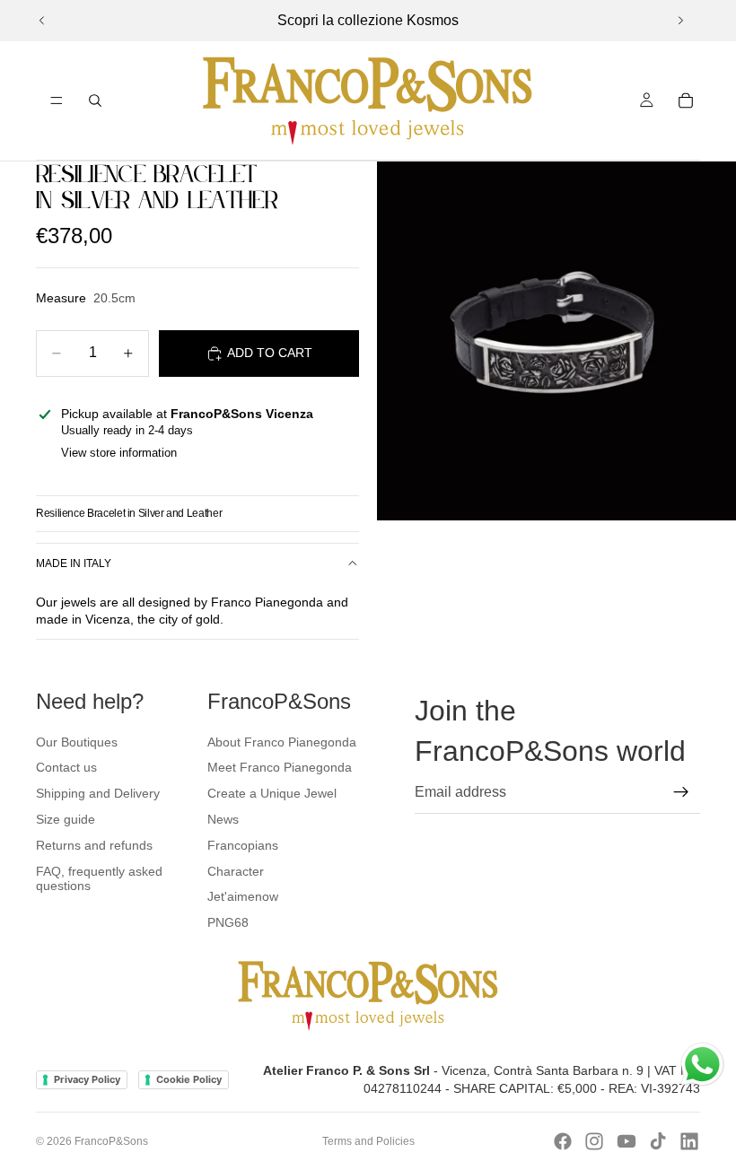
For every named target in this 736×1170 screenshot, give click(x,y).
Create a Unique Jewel (272, 793)
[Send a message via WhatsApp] (702, 1064)
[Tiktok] (658, 1141)
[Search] (95, 100)
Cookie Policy (189, 1079)
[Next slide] (680, 20)
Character (235, 871)
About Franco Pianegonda (281, 742)
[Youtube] (626, 1141)
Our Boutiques (77, 742)
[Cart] (685, 100)
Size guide (65, 819)
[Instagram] (594, 1141)
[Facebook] (563, 1141)
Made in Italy (73, 563)
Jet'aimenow (242, 896)
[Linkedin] (689, 1141)
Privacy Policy (87, 1079)
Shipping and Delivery (98, 793)
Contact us (66, 767)
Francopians (242, 845)
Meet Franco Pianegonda (279, 767)
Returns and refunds (94, 845)
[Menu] (56, 100)
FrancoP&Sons (111, 1141)
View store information (119, 452)
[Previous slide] (42, 20)
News (223, 819)
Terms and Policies (368, 1141)
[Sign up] (681, 792)
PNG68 (228, 922)
